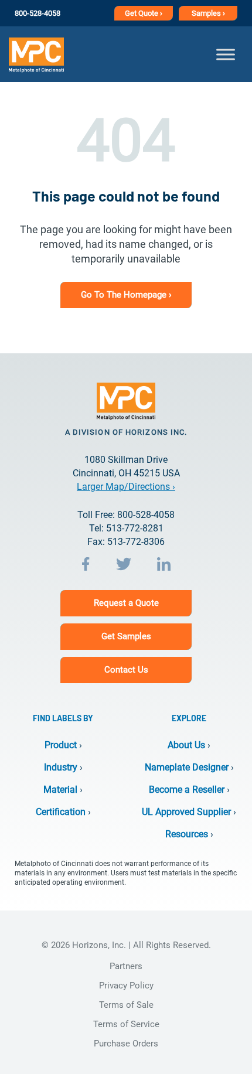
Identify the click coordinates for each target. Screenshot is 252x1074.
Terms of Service (126, 1024)
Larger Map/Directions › (126, 486)
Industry (60, 767)
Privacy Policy (126, 985)
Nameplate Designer (187, 767)
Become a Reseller (186, 789)
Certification (61, 811)
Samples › (208, 13)
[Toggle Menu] (225, 54)
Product (61, 745)
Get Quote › (143, 13)
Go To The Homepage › (126, 294)
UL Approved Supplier (186, 811)
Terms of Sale (126, 1005)
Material (60, 789)
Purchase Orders (126, 1043)
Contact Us (126, 669)
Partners (126, 966)
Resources (186, 834)
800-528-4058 (37, 13)
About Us (186, 745)
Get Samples (126, 636)
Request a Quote (126, 603)
